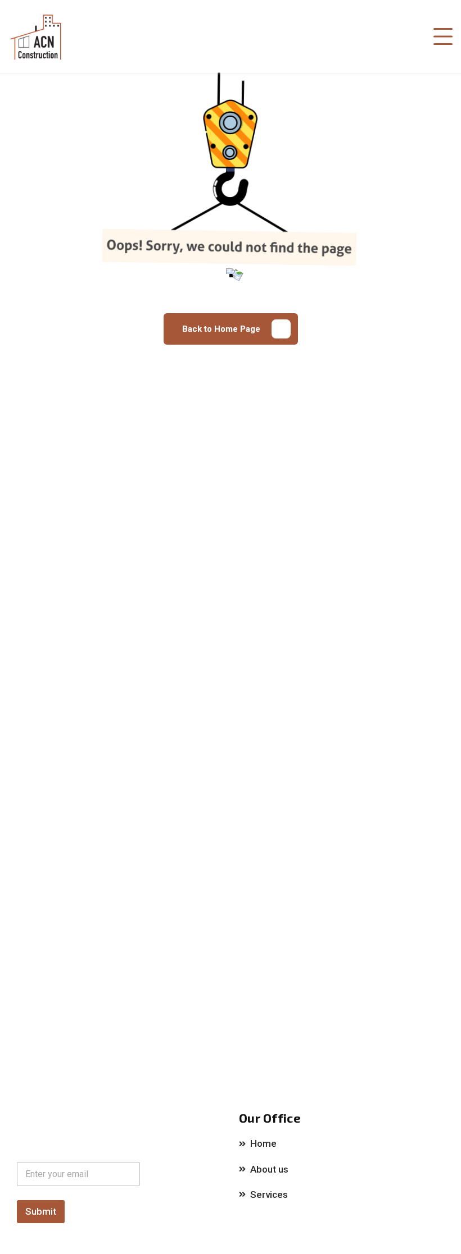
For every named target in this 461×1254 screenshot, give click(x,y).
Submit (40, 1211)
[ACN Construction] (36, 36)
